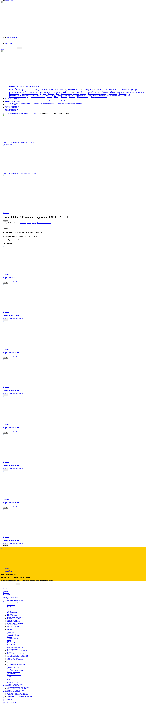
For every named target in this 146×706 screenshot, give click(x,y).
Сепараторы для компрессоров (18, 100)
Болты (11, 89)
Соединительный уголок (83, 95)
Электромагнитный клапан (99, 97)
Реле (57, 94)
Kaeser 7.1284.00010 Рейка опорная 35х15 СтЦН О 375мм (19, 173)
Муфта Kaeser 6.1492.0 (11, 353)
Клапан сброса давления (112, 91)
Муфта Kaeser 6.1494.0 (11, 428)
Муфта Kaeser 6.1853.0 (11, 540)
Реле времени (113, 94)
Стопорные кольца (98, 95)
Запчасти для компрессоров (15, 113)
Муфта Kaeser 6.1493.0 (11, 390)
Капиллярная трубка (62, 91)
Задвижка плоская (14, 91)
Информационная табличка (46, 91)
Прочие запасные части (117, 92)
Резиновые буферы (124, 94)
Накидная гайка (80, 92)
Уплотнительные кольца (38, 97)
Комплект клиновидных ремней (79, 91)
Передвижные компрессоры (34, 86)
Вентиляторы (33, 89)
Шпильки (72, 97)
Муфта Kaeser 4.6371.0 (11, 315)
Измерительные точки (28, 91)
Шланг (56, 97)
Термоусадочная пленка (113, 95)
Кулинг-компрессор (97, 91)
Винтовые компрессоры (16, 86)
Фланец (49, 97)
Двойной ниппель (89, 89)
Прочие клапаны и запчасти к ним (98, 92)
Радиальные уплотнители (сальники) (20, 95)
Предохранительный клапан (30, 94)
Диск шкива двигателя (111, 89)
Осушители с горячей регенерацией (19, 103)
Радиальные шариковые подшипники (44, 95)
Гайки (51, 89)
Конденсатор (33, 92)
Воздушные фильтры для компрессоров (65, 100)
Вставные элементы (21, 89)
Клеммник (57, 92)
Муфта (64, 92)
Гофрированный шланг (74, 89)
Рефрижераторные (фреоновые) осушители (69, 103)
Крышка (124, 91)
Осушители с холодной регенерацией (43, 103)
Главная (5, 113)
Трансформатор (127, 95)
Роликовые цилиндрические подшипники (73, 94)
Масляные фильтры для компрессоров (40, 100)
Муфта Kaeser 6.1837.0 (11, 503)
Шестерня (64, 97)
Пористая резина (14, 94)
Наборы (71, 92)
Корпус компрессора (45, 92)
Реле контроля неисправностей (97, 94)
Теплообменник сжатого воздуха (18, 97)
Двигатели (100, 89)
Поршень (51, 94)
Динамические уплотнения (129, 89)
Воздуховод (43, 89)
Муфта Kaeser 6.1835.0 (11, 465)
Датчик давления (60, 89)
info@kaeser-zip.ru (9, 0)
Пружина (43, 94)
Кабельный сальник (135, 91)
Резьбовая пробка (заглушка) (65, 95)
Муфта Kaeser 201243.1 (11, 278)
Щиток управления (82, 97)
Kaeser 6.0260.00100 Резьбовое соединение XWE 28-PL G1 (19, 142)
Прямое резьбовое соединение (135, 92)
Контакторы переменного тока (18, 92)
